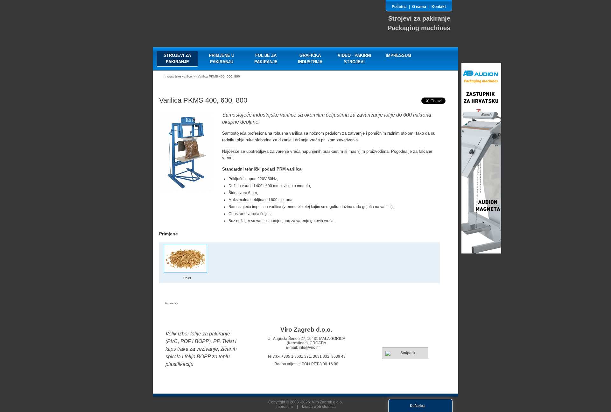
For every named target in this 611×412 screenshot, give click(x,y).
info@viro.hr (309, 347)
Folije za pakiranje (265, 58)
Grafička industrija (310, 58)
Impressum (398, 55)
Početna (399, 6)
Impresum (284, 406)
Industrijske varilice (178, 76)
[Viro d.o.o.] (186, 20)
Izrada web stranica (319, 406)
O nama (419, 6)
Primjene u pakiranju (221, 58)
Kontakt (439, 6)
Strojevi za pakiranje (177, 58)
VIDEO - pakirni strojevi (354, 58)
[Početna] (159, 76)
